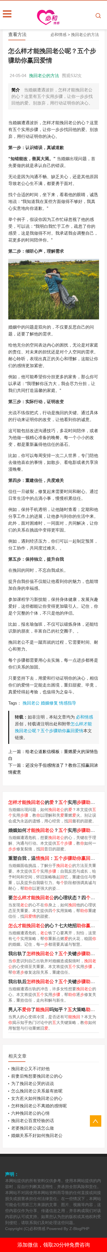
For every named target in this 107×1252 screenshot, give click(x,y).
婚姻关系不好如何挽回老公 (36, 1135)
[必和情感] (65, 17)
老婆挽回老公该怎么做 (32, 1128)
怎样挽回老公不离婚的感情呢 (39, 1105)
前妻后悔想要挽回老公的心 (36, 1076)
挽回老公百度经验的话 (32, 1120)
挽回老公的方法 (85, 34)
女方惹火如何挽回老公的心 (36, 1098)
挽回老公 (31, 703)
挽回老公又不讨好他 (30, 1068)
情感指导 (67, 703)
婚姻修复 (49, 703)
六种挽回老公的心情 (30, 1113)
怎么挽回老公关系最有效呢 (36, 1090)
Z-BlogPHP (79, 1228)
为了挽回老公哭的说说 (32, 1083)
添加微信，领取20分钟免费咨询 (53, 1245)
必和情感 (58, 34)
